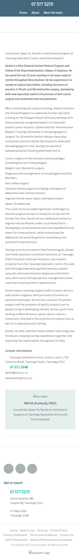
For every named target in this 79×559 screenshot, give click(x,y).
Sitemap (42, 530)
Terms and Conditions (43, 535)
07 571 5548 (19, 367)
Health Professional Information (51, 539)
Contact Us (66, 535)
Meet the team (53, 12)
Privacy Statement (15, 535)
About (35, 12)
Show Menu (6, 24)
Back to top (27, 530)
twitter (32, 469)
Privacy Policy (58, 530)
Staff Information (16, 539)
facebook (20, 469)
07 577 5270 (20, 491)
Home (23, 12)
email (9, 469)
